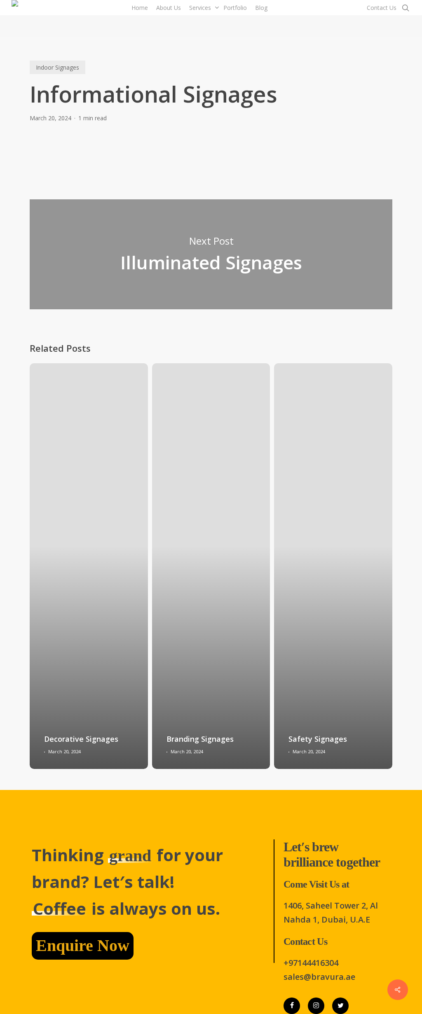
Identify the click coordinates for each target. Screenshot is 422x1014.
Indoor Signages (57, 67)
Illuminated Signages (211, 254)
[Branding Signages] (211, 566)
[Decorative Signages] (89, 566)
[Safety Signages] (333, 566)
